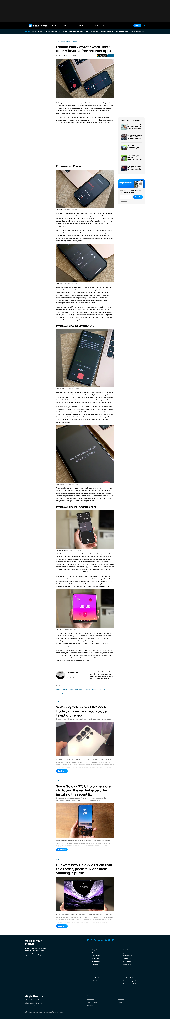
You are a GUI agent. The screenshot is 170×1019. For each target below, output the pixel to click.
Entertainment (96, 962)
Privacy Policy (124, 201)
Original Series (127, 964)
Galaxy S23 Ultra (62, 556)
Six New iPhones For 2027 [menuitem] (53, 31)
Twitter (95, 940)
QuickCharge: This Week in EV (64, 693)
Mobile (58, 689)
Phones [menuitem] (66, 26)
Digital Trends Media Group (35, 1012)
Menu (26, 25)
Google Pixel (102, 689)
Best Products (127, 959)
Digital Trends (34, 28)
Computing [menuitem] (58, 26)
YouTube (99, 940)
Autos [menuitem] (103, 26)
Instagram (92, 940)
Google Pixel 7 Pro (66, 397)
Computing (95, 950)
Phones (94, 947)
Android (65, 689)
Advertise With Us (96, 978)
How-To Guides (127, 962)
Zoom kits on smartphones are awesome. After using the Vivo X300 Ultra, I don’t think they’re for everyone (135, 150)
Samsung (77, 693)
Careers (89, 995)
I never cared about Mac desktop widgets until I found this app (135, 168)
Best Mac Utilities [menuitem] (67, 31)
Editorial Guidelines (97, 981)
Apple (71, 689)
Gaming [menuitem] (74, 26)
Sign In (137, 26)
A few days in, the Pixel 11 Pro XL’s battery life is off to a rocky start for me (134, 158)
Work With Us (90, 999)
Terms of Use (90, 1005)
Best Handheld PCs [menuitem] (78, 31)
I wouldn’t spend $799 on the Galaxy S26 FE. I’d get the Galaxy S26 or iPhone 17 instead (135, 127)
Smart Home (95, 959)
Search (144, 25)
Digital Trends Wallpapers (129, 978)
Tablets (125, 947)
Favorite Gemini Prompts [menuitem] (122, 31)
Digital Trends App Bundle (130, 983)
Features (87, 689)
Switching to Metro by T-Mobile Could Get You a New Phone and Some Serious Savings (135, 137)
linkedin (70, 677)
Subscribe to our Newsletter (130, 972)
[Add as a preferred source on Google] (102, 55)
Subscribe (138, 197)
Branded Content (127, 975)
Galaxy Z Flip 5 (75, 556)
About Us (94, 972)
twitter (73, 677)
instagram (67, 677)
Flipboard (113, 940)
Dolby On (70, 579)
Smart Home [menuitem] (112, 26)
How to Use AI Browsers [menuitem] (92, 31)
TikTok (102, 940)
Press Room (121, 999)
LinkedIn (109, 940)
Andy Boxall (60, 56)
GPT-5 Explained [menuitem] (136, 31)
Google (94, 689)
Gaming (94, 953)
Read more (62, 771)
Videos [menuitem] (120, 26)
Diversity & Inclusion (92, 1002)
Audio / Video (96, 956)
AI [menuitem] (52, 26)
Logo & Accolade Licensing (99, 983)
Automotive (95, 964)
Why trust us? (96, 38)
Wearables (126, 950)
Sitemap (120, 1002)
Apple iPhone (78, 689)
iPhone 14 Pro (61, 226)
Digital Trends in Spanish (129, 981)
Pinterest (106, 940)
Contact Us (95, 975)
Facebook (88, 940)
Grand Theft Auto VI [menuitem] (38, 31)
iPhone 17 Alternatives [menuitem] (107, 31)
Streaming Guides (128, 956)
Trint (68, 417)
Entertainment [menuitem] (83, 26)
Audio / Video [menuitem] (94, 26)
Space (124, 953)
